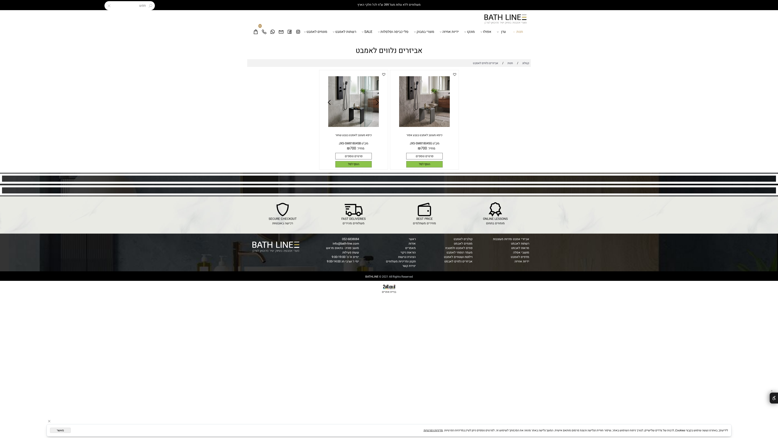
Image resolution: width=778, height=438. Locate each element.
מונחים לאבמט (463, 243)
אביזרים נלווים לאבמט (458, 261)
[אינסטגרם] (298, 32)
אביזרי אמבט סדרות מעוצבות (511, 239)
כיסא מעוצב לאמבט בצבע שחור (353, 135)
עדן (503, 31)
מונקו (471, 31)
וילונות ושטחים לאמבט (458, 257)
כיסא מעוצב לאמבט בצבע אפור (424, 135)
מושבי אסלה (521, 252)
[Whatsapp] (272, 32)
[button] (424, 164)
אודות (412, 243)
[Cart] (255, 32)
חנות (519, 31)
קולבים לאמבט (463, 239)
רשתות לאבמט (520, 243)
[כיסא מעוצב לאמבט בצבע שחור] (353, 126)
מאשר (60, 430)
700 (424, 148)
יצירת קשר (409, 266)
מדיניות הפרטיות (433, 430)
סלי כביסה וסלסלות (394, 31)
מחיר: (431, 148)
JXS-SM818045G (421, 143)
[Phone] (264, 32)
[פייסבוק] (289, 32)
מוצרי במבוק (425, 31)
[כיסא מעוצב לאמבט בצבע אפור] (424, 126)
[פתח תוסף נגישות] (774, 398)
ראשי (412, 239)
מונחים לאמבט (317, 31)
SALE (368, 31)
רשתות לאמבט (345, 31)
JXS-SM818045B (350, 143)
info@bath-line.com (346, 243)
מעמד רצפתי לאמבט (459, 252)
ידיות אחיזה (450, 31)
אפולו (487, 31)
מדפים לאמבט (520, 257)
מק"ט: (435, 143)
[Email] (281, 32)
